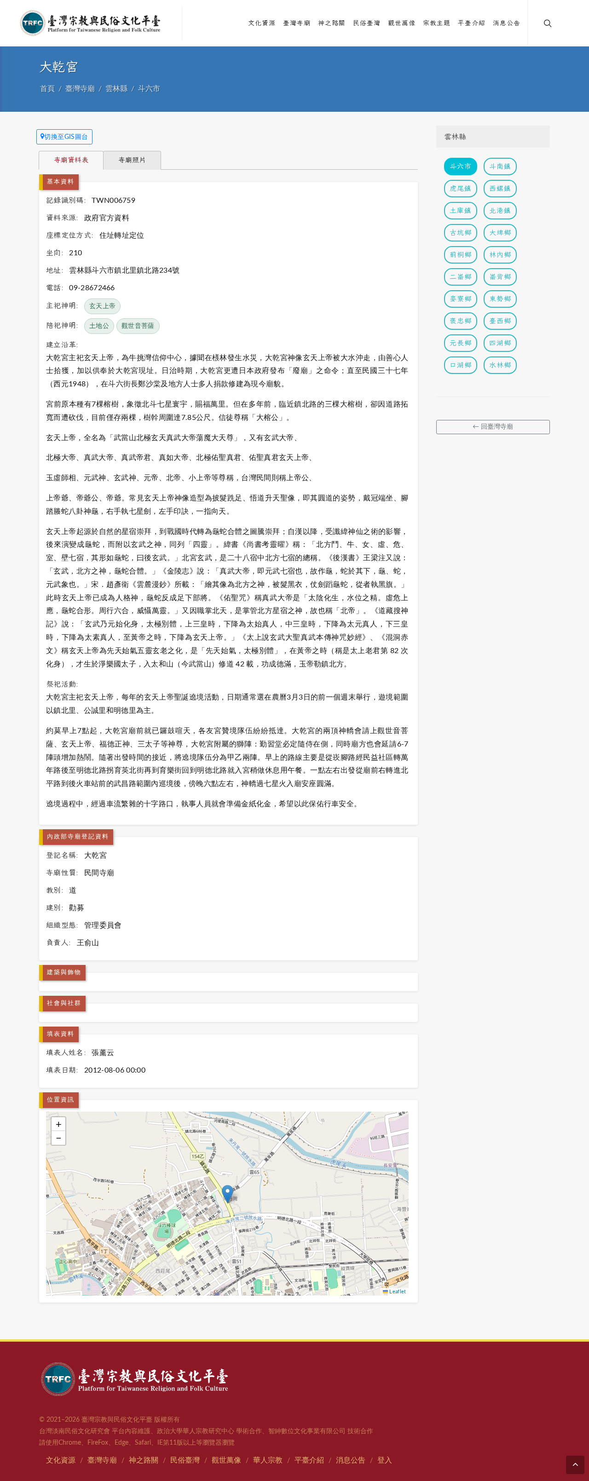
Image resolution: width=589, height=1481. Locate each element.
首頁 (47, 88)
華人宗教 (268, 1460)
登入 (384, 1460)
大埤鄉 (500, 232)
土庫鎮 (461, 210)
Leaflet (397, 1291)
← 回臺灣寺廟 (493, 427)
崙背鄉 (500, 277)
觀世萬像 (226, 1460)
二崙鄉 (461, 277)
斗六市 (149, 88)
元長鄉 (461, 343)
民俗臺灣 (185, 1460)
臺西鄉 (500, 321)
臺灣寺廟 (80, 88)
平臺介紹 (309, 1460)
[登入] (567, 23)
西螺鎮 (500, 188)
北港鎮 (500, 210)
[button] (227, 1194)
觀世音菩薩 (138, 326)
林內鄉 (500, 254)
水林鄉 (500, 365)
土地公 (99, 326)
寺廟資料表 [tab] (71, 160)
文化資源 (60, 1460)
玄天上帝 (102, 306)
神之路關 (143, 1460)
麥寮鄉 (461, 299)
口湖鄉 (461, 365)
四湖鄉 (500, 343)
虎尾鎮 (461, 188)
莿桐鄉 (461, 254)
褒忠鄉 (461, 321)
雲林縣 (116, 88)
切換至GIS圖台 (66, 137)
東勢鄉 (500, 299)
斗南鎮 (500, 166)
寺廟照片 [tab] (132, 160)
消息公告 (350, 1460)
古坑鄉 (461, 232)
